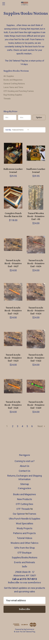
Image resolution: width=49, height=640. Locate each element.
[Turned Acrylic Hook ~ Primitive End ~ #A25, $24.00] (13, 292)
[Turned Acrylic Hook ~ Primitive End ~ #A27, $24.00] (13, 245)
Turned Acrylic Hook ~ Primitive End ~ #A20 (35, 405)
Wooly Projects (24, 528)
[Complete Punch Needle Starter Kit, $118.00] (13, 197)
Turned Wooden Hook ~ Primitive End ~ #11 (35, 216)
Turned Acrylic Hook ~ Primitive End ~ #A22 (35, 358)
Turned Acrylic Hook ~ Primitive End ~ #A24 (35, 310)
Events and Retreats (24, 562)
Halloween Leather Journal (13, 170)
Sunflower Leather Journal (35, 170)
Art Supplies (9, 76)
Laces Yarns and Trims (13, 87)
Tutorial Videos (24, 538)
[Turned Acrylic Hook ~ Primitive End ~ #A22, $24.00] (36, 339)
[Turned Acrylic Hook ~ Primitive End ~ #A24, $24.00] (36, 292)
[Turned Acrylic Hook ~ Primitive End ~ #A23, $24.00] (13, 339)
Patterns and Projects (24, 533)
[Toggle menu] (3, 3)
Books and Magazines (13, 80)
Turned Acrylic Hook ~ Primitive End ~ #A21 (13, 405)
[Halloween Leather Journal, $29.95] (13, 153)
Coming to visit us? (24, 461)
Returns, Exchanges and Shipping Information (24, 477)
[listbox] (21, 129)
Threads (7, 98)
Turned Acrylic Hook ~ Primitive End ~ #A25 (13, 310)
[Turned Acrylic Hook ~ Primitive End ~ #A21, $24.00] (13, 386)
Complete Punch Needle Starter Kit (13, 215)
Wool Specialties (24, 523)
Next (40, 426)
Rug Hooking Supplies (13, 95)
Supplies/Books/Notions (24, 557)
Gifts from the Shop (24, 547)
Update (39, 117)
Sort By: (8, 130)
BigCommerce (29, 629)
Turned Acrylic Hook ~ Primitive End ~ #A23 (13, 358)
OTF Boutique (24, 552)
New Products (24, 499)
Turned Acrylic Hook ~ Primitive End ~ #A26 (35, 263)
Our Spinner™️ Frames (24, 513)
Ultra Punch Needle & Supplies (24, 518)
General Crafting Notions (14, 83)
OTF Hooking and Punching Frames (19, 91)
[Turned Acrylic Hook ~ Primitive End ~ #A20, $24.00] (36, 386)
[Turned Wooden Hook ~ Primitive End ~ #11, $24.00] (36, 197)
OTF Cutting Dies (24, 504)
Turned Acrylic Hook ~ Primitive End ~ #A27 (13, 263)
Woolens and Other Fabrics (24, 543)
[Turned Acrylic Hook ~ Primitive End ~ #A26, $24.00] (36, 245)
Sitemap (24, 484)
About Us (24, 466)
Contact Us (24, 470)
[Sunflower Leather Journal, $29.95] (36, 153)
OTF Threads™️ (24, 509)
